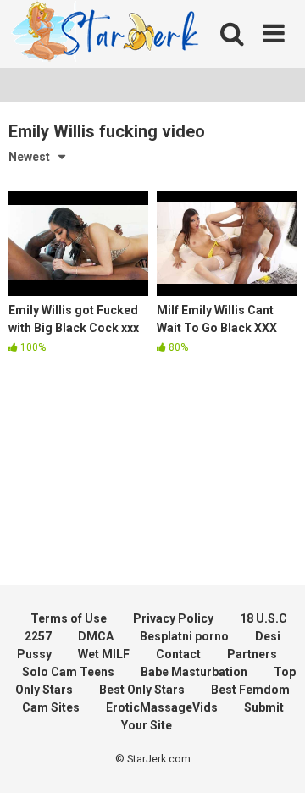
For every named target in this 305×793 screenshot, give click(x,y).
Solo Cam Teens (68, 672)
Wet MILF (104, 654)
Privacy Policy (173, 618)
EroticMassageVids (162, 707)
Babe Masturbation (194, 672)
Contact (178, 654)
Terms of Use (68, 618)
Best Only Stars (142, 689)
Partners (252, 654)
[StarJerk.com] (106, 34)
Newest (29, 157)
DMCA (96, 636)
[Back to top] (274, 758)
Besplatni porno (184, 636)
